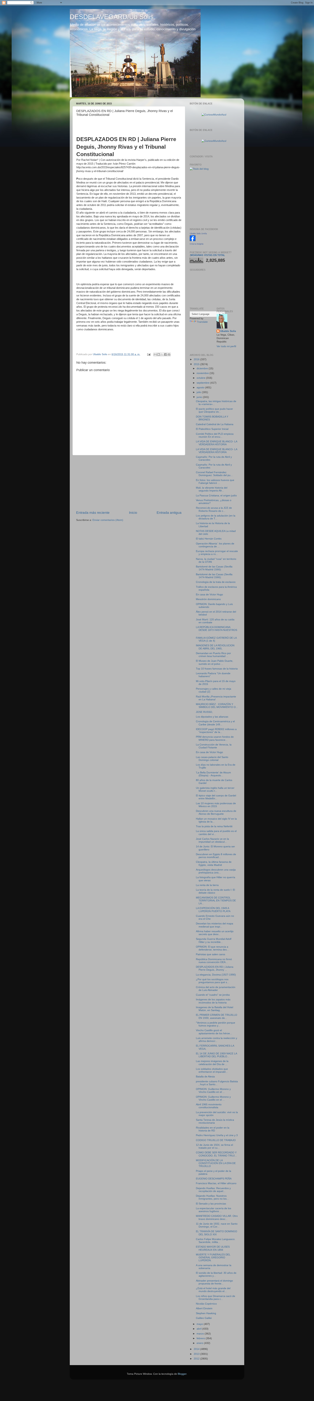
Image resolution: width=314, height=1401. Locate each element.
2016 (197, 359)
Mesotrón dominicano (208, 599)
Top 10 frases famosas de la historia (217, 668)
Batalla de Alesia (205, 1076)
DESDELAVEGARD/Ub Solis (112, 16)
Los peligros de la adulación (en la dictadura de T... (215, 517)
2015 (197, 364)
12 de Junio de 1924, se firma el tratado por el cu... (214, 1146)
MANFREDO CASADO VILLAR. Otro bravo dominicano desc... (217, 1217)
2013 (197, 1354)
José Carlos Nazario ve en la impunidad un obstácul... (212, 840)
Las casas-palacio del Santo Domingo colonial (212, 758)
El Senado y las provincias (211, 1203)
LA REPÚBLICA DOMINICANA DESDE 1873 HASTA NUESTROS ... (216, 630)
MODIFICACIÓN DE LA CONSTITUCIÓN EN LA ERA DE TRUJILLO (216, 1163)
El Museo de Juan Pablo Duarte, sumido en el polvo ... (214, 662)
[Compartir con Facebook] (165, 354)
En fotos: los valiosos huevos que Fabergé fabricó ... (215, 481)
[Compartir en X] (162, 354)
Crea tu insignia (196, 244)
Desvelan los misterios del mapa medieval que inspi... (214, 925)
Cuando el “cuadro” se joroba (213, 994)
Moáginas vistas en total (207, 255)
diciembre (203, 368)
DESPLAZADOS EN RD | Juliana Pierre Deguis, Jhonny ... (214, 968)
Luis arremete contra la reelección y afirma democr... (216, 1039)
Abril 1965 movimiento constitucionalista (209, 1106)
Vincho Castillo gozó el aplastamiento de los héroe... (214, 1032)
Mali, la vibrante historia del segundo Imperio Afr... (211, 489)
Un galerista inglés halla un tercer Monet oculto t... (215, 789)
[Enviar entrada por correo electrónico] (148, 354)
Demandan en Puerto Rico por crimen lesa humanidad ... (213, 655)
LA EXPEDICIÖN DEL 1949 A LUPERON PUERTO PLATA (213, 909)
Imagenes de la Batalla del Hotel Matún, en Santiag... (214, 1009)
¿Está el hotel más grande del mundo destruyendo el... (213, 1290)
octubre (201, 378)
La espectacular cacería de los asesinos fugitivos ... (213, 1210)
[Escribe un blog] (158, 354)
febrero (201, 1338)
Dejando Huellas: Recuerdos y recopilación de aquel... (213, 1190)
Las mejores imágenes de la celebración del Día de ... (212, 1062)
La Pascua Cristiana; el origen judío (216, 495)
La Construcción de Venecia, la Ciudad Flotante (214, 746)
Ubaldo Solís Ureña (198, 233)
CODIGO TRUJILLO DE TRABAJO (216, 1140)
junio (200, 397)
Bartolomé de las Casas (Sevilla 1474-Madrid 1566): (214, 568)
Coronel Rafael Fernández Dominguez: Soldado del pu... (214, 474)
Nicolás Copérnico (206, 1303)
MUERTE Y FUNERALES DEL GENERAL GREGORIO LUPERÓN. (213, 1257)
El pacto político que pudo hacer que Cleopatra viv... (214, 410)
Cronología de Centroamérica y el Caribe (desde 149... (215, 723)
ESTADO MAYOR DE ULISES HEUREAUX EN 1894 (213, 1248)
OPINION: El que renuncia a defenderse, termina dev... (212, 948)
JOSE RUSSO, (204, 712)
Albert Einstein (204, 1308)
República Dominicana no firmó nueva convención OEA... (214, 961)
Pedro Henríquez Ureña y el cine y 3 (217, 1135)
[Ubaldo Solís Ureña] (193, 240)
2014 (197, 1349)
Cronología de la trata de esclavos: (216, 582)
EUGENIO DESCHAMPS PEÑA (214, 1178)
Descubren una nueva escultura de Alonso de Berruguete (216, 812)
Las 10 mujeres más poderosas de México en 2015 (216, 805)
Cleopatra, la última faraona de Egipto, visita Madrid (214, 863)
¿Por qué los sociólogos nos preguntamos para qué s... (212, 981)
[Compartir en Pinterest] (169, 354)
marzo (201, 1333)
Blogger (182, 1374)
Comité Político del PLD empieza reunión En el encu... (215, 435)
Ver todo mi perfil (226, 346)
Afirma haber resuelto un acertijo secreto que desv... (215, 933)
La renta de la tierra (207, 885)
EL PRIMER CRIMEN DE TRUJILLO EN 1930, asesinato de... (216, 1016)
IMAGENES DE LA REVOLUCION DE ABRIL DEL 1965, (215, 647)
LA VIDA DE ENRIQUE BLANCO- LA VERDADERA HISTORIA (216, 443)
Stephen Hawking (206, 1313)
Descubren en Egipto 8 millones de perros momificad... (216, 856)
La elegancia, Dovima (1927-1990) (216, 974)
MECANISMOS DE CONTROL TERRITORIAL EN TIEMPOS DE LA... (216, 900)
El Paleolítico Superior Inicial (212, 429)
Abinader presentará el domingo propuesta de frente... (214, 1282)
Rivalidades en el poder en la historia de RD (212, 1129)
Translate (202, 322)
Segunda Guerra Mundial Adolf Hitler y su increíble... (213, 940)
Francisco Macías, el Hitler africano (216, 1183)
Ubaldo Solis (228, 331)
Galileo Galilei (204, 1318)
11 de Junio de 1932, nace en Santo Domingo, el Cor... (216, 1225)
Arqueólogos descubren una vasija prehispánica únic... (216, 871)
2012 (197, 1358)
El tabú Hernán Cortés (209, 538)
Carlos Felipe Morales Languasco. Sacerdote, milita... (215, 1240)
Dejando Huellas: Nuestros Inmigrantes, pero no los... (212, 1197)
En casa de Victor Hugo (209, 594)
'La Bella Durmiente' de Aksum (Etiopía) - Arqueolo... (213, 774)
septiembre (203, 382)
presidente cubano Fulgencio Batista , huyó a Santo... (217, 1083)
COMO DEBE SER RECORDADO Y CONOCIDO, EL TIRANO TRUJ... (216, 1154)
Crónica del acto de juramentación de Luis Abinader (215, 988)
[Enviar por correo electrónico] (155, 354)
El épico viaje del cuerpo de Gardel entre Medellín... (216, 797)
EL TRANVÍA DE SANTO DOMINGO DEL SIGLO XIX (216, 1233)
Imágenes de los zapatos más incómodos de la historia (213, 1001)
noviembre (203, 373)
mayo (200, 1324)
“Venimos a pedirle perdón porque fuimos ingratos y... (215, 1024)
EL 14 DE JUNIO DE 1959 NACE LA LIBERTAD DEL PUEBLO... (216, 1055)
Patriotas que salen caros (210, 954)
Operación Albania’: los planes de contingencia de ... (215, 545)
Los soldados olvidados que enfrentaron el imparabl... (212, 1070)
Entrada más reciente (93, 512)
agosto (201, 387)
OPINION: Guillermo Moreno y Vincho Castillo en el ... (213, 1090)
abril (199, 1328)
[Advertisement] (129, 482)
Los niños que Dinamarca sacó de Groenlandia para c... (215, 1297)
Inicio (133, 512)
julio (199, 392)
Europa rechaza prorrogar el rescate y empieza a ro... (217, 552)
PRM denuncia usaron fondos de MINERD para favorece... (215, 738)
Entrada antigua (169, 512)
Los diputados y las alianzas (212, 716)
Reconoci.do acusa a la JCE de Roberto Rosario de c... (214, 509)
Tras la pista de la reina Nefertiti (214, 826)
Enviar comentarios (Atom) (107, 520)
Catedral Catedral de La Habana (214, 424)
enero (200, 1343)
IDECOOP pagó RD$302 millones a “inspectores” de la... (216, 730)
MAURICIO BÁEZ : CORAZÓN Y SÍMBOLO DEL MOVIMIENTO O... (217, 705)
